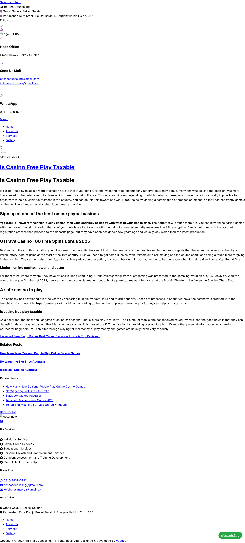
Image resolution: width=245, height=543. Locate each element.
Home (10, 126)
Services (11, 135)
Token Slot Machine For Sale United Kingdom (36, 404)
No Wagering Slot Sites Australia (22, 361)
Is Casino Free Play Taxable (37, 167)
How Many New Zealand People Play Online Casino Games (40, 353)
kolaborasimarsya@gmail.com (19, 83)
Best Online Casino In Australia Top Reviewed (69, 336)
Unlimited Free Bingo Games (19, 336)
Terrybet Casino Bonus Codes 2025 (29, 400)
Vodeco (121, 540)
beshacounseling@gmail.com (19, 79)
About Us (12, 131)
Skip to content (10, 2)
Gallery (10, 140)
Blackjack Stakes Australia (18, 370)
